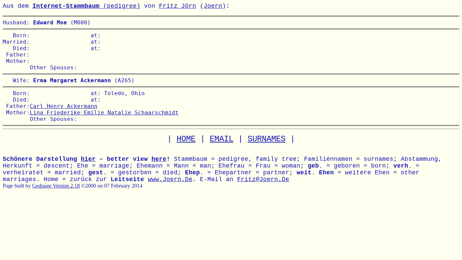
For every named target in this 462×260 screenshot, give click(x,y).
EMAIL (221, 139)
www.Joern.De (170, 179)
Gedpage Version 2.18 (56, 186)
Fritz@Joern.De (263, 179)
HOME (186, 139)
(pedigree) (86, 6)
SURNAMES (266, 139)
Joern (213, 6)
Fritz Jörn (177, 6)
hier (88, 159)
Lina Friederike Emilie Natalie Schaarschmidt (104, 112)
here (159, 159)
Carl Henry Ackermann (63, 106)
